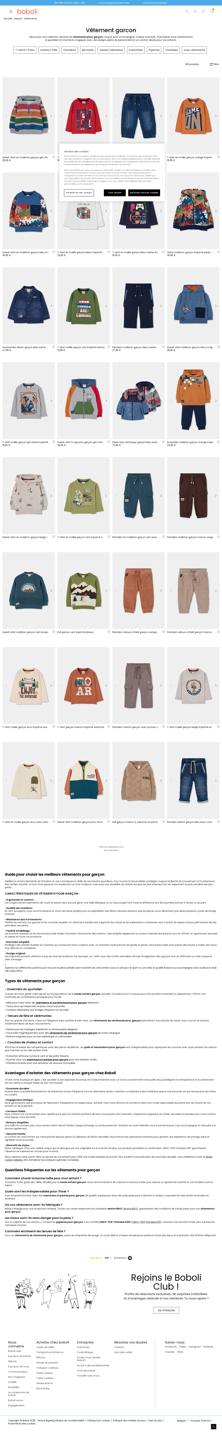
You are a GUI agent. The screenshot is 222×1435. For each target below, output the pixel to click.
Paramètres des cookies (79, 192)
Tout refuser (115, 192)
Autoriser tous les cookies (144, 192)
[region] (112, 172)
